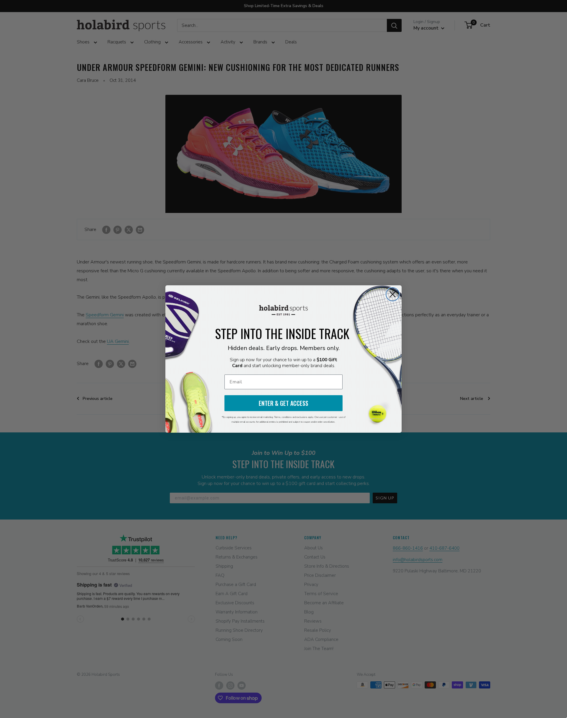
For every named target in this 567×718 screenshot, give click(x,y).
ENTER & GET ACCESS (283, 403)
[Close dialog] (392, 294)
